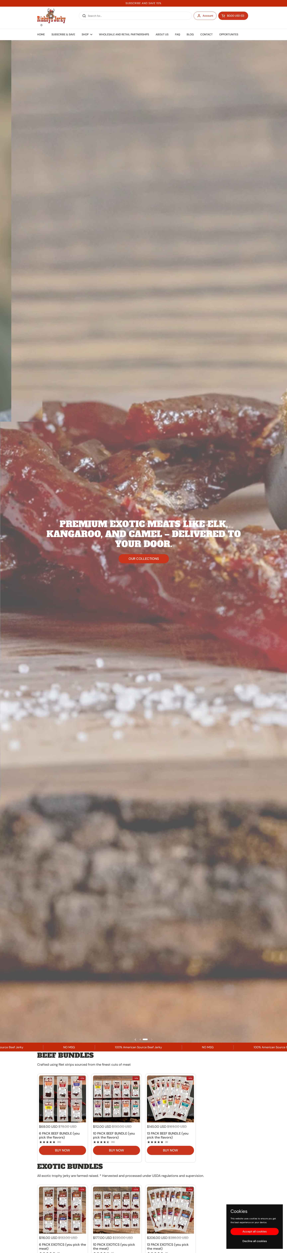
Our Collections (143, 558)
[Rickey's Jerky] (51, 15)
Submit (83, 16)
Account (208, 15)
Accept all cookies (254, 1231)
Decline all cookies (254, 1241)
